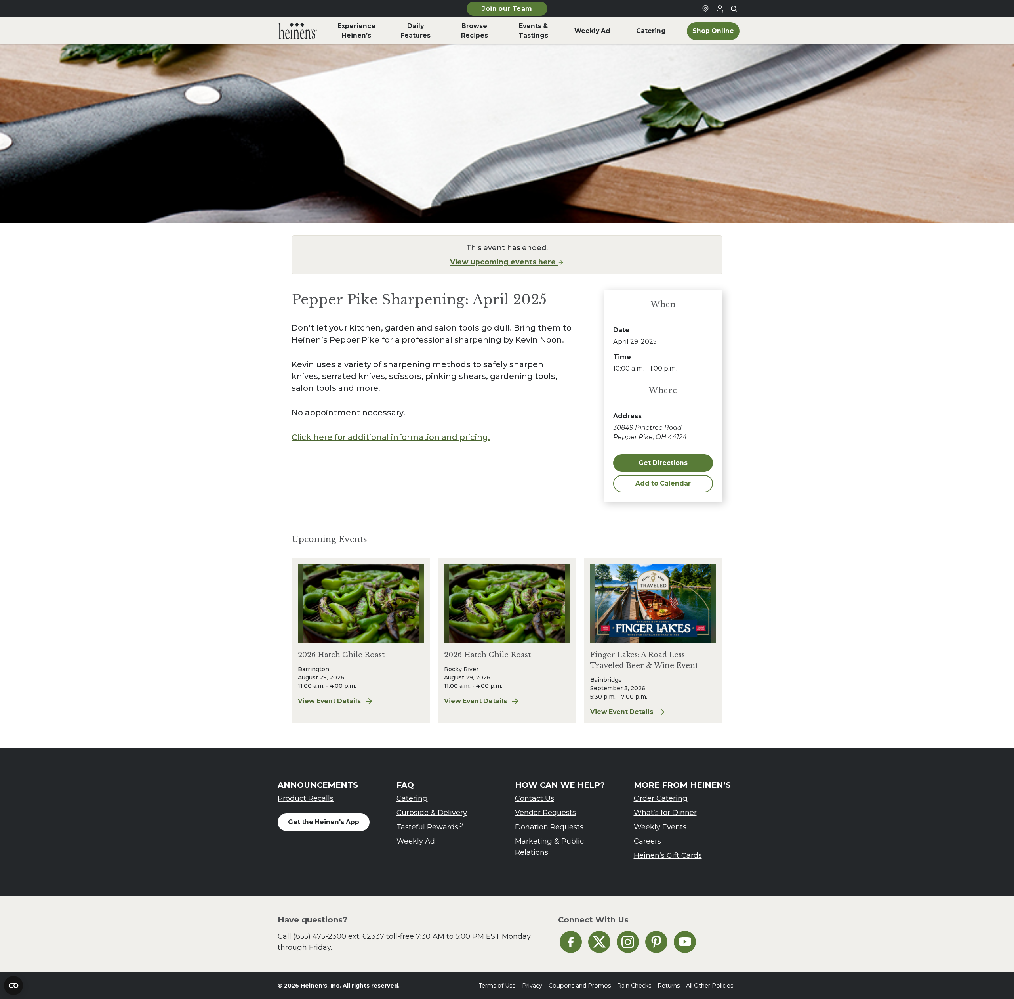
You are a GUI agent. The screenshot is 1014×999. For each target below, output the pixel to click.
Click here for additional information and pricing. (391, 437)
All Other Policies (709, 985)
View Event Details (361, 701)
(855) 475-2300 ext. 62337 (338, 936)
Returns (669, 985)
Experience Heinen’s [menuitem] (356, 30)
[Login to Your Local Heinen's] (719, 8)
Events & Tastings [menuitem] (533, 30)
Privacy (532, 985)
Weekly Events (660, 826)
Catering (412, 798)
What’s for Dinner (665, 812)
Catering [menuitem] (651, 30)
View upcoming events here (504, 262)
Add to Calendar (663, 483)
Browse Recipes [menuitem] (474, 30)
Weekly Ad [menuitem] (592, 30)
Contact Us (534, 798)
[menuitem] (297, 30)
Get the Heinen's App (323, 822)
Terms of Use (497, 985)
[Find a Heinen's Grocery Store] (705, 8)
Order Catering (661, 798)
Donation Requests (549, 826)
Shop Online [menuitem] (713, 30)
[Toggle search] (734, 8)
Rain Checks (634, 985)
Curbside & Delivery (431, 812)
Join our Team (507, 8)
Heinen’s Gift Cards (668, 855)
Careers (647, 841)
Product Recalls (306, 798)
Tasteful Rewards (429, 826)
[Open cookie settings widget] (13, 985)
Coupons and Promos (580, 985)
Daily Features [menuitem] (415, 30)
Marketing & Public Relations (549, 846)
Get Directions (663, 463)
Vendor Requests (545, 812)
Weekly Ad (415, 841)
